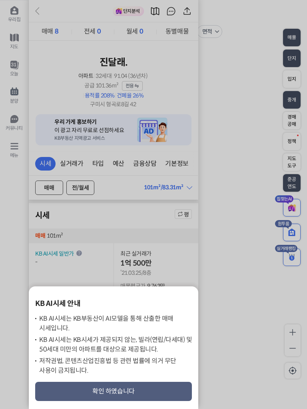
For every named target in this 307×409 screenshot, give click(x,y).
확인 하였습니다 (113, 391)
